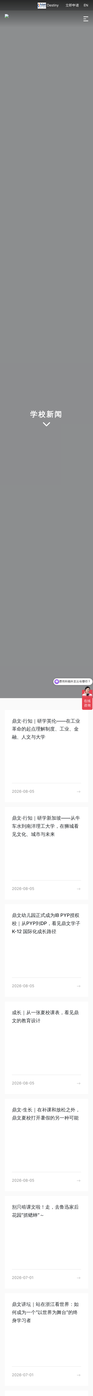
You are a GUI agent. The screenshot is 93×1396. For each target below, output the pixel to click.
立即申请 (72, 5)
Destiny (53, 5)
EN (86, 5)
